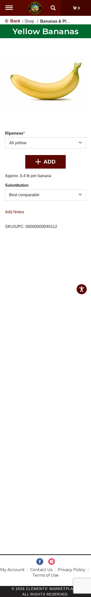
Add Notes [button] (14, 212)
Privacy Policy (71, 569)
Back (14, 21)
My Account (12, 569)
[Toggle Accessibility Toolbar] (81, 289)
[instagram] (51, 562)
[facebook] (39, 562)
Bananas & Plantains (60, 21)
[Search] (53, 5)
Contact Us (41, 569)
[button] (45, 162)
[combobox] (45, 142)
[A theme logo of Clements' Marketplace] (35, 8)
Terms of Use (45, 575)
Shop (29, 21)
